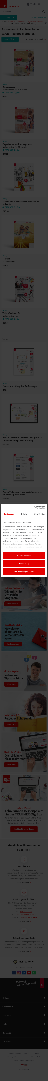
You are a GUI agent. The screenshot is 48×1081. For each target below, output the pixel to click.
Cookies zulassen (24, 556)
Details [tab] (24, 514)
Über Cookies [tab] (39, 514)
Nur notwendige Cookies (24, 572)
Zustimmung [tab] (9, 514)
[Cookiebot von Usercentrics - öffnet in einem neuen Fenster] (34, 507)
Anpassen (22, 564)
